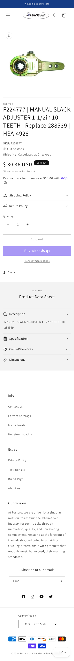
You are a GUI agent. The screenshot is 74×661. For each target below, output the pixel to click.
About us (14, 488)
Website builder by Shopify (48, 653)
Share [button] (11, 272)
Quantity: (8, 216)
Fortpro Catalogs (19, 416)
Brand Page (15, 479)
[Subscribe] (60, 581)
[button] (8, 15)
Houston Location (20, 434)
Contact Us (15, 406)
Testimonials (16, 470)
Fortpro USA (26, 653)
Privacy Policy (17, 460)
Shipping (7, 171)
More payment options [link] (37, 260)
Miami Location (18, 425)
